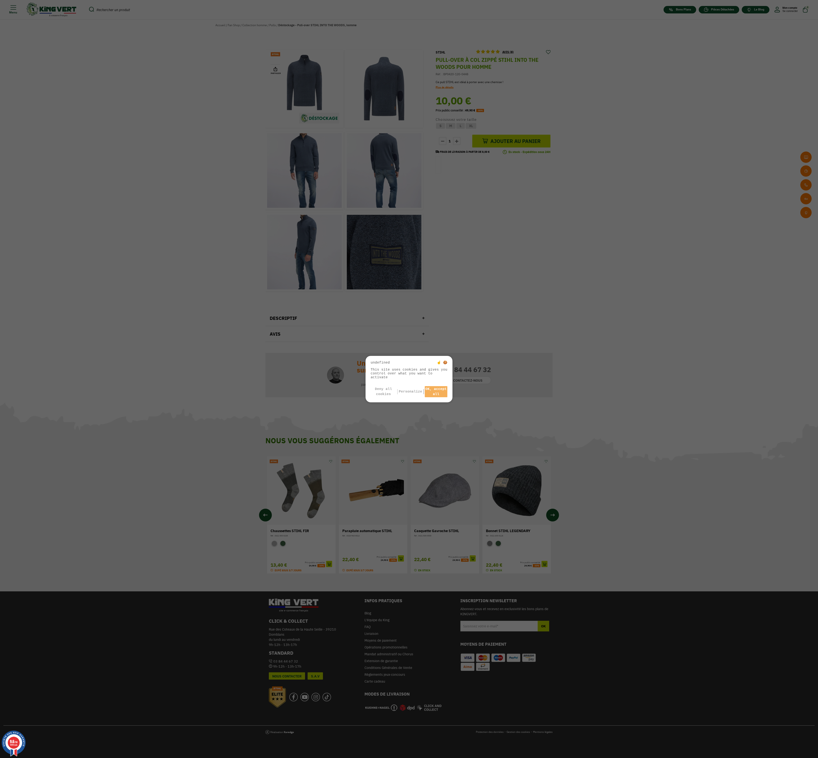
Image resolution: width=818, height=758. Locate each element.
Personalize (410, 392)
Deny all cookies (383, 391)
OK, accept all (436, 391)
